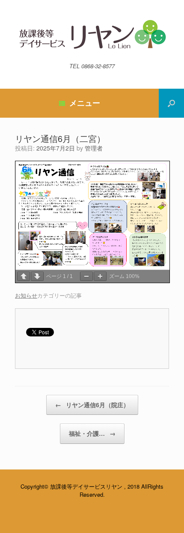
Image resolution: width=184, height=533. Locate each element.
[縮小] (86, 276)
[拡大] (100, 276)
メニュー (84, 102)
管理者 (94, 148)
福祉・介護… (92, 433)
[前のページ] (23, 276)
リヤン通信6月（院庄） (92, 404)
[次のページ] (37, 276)
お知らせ (26, 295)
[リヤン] (92, 34)
